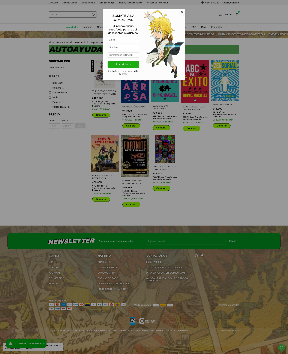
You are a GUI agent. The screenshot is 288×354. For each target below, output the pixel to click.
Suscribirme (123, 64)
